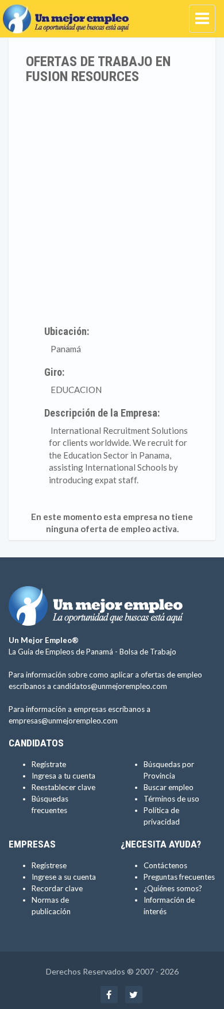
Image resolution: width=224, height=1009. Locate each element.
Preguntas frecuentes (179, 876)
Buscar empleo (169, 787)
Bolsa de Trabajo (147, 651)
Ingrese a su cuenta (64, 876)
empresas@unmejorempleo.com (63, 720)
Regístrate (49, 764)
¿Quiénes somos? (173, 888)
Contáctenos (165, 865)
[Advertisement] (112, 202)
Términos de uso (171, 798)
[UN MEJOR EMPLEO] (69, 14)
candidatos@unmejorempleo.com (110, 686)
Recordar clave (57, 888)
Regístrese (49, 865)
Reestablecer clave (63, 787)
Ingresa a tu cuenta (63, 775)
